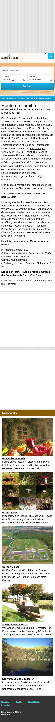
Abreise (32, 76)
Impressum (5, 702)
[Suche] (46, 54)
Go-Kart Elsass (10, 567)
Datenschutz (5, 705)
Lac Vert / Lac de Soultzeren (18, 679)
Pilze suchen (9, 512)
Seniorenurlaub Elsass (15, 624)
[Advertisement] (27, 319)
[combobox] (27, 70)
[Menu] (51, 56)
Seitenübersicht (34, 702)
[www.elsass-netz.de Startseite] (10, 56)
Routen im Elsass (23, 99)
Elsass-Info (7, 99)
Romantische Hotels (13, 458)
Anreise (5, 76)
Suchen (27, 86)
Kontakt (18, 702)
